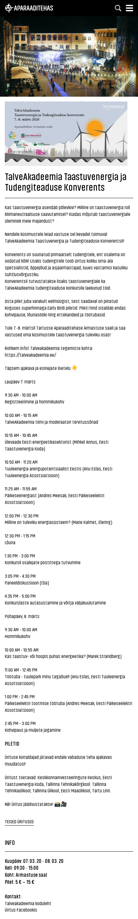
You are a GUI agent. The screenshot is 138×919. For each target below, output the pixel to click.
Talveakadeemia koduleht (28, 903)
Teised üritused (19, 821)
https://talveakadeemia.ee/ (30, 355)
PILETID (12, 743)
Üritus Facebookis (21, 909)
